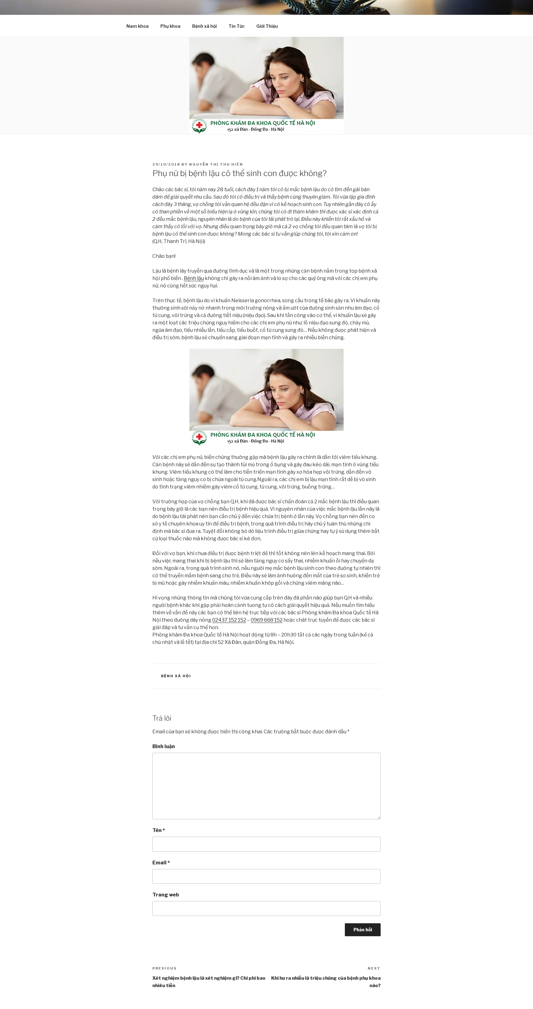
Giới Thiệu (267, 26)
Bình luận (163, 746)
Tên (158, 830)
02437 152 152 (229, 620)
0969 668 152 (267, 620)
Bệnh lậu (194, 278)
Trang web (165, 895)
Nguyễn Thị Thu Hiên (216, 164)
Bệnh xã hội (204, 26)
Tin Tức (237, 26)
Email (161, 863)
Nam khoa (137, 26)
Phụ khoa (170, 26)
